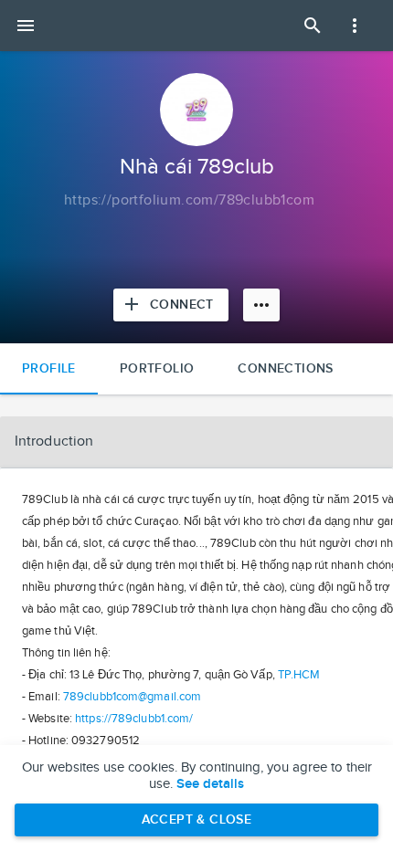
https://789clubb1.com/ (134, 718)
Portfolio (157, 368)
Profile (49, 368)
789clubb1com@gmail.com (132, 696)
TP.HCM (299, 674)
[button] (196, 442)
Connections (285, 368)
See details (210, 784)
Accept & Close (197, 819)
